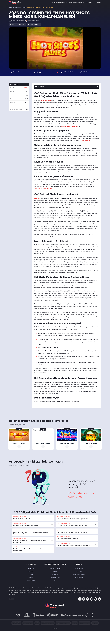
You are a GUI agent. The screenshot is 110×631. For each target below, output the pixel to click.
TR (10, 599)
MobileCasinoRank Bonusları (70, 126)
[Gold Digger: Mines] (43, 439)
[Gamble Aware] (74, 615)
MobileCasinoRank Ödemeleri (43, 189)
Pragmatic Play (55, 577)
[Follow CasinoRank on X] (87, 599)
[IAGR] (18, 615)
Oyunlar (31, 571)
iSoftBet (26, 88)
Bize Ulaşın (79, 571)
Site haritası (31, 580)
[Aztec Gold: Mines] (91, 439)
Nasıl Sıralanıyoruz (79, 574)
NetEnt (55, 571)
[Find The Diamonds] (67, 439)
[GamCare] (38, 615)
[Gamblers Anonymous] (27, 615)
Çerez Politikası (55, 628)
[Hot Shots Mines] (19, 439)
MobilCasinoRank (46, 100)
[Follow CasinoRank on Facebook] (80, 599)
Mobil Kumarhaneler (58, 2)
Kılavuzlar (89, 2)
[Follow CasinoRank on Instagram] (83, 599)
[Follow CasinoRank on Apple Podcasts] (99, 599)
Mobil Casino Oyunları (75, 2)
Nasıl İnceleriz (79, 577)
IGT (55, 580)
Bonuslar (31, 568)
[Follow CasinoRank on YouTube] (91, 599)
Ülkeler (31, 577)
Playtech (55, 574)
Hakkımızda (79, 568)
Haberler (98, 2)
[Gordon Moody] (52, 615)
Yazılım (31, 574)
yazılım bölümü (86, 140)
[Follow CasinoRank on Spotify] (95, 599)
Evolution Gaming (55, 568)
